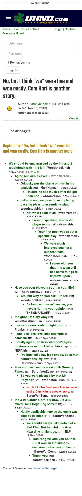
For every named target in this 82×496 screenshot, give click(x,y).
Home (7, 29)
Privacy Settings (45, 468)
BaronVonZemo (39, 104)
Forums (19, 29)
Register (70, 29)
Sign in (13, 70)
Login (58, 29)
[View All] (35, 172)
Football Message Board (21, 31)
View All (74, 118)
